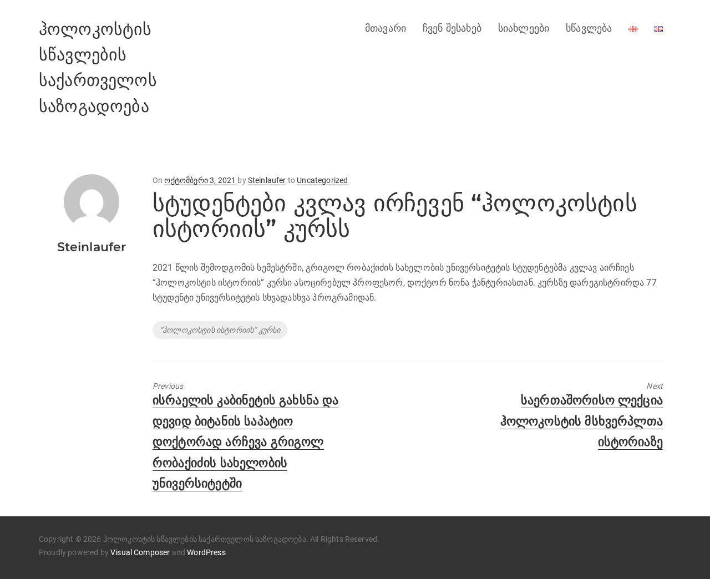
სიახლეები (523, 28)
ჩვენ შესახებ (452, 28)
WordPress (206, 552)
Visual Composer (140, 552)
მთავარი (385, 28)
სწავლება (589, 28)
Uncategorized (322, 180)
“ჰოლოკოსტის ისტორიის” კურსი (220, 330)
